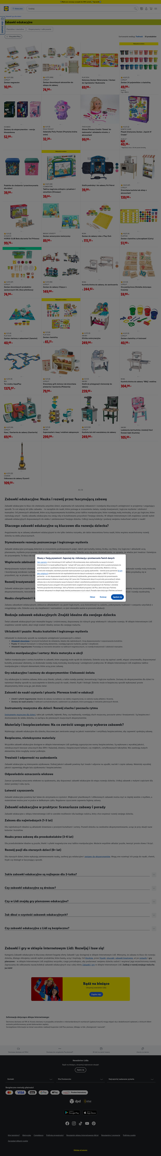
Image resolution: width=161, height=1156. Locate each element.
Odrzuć (92, 597)
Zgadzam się (117, 597)
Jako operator (42, 562)
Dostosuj (103, 597)
